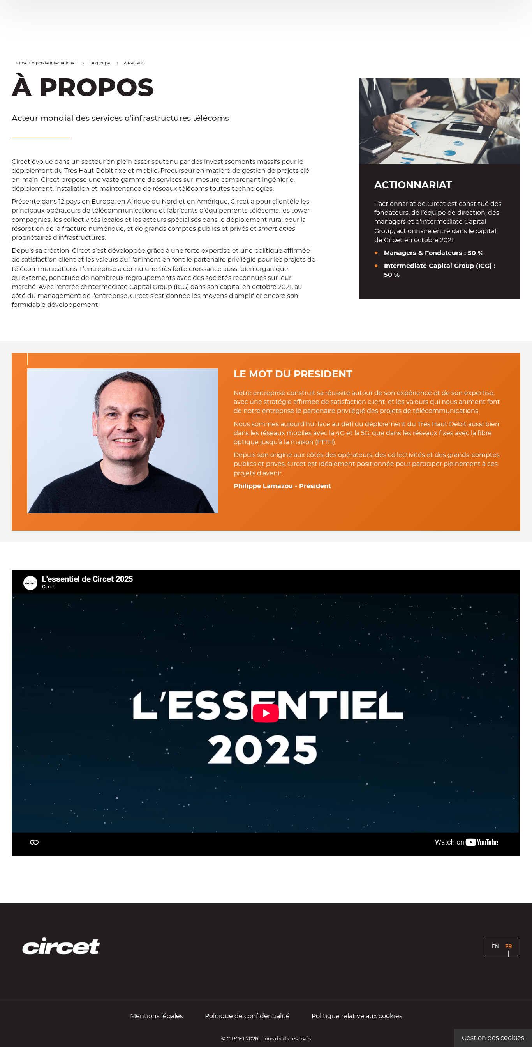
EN (496, 949)
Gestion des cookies (493, 1038)
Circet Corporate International (46, 63)
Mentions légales (156, 1016)
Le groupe (100, 63)
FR (510, 950)
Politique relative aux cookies (357, 1016)
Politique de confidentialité (247, 1016)
